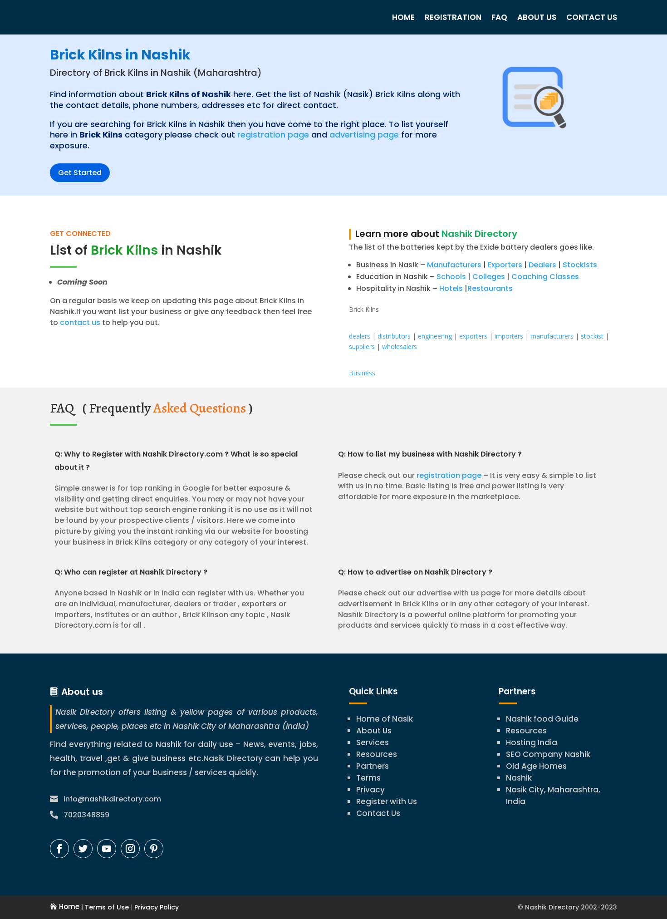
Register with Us (386, 801)
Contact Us (591, 17)
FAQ (499, 17)
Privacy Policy (155, 907)
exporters (473, 336)
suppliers (362, 346)
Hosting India (531, 742)
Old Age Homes (536, 766)
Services (372, 742)
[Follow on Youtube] (106, 848)
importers (509, 336)
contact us (79, 322)
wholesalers (399, 346)
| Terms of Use (104, 907)
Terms (368, 777)
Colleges (488, 276)
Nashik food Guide (542, 718)
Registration (453, 17)
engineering (435, 336)
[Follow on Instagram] (130, 848)
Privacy (370, 789)
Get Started (80, 172)
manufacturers (552, 336)
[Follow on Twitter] (83, 848)
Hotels (451, 288)
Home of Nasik (384, 718)
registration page (273, 134)
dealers (359, 336)
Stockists (580, 265)
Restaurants (490, 288)
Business (362, 373)
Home (403, 17)
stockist (592, 336)
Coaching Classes (545, 276)
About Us (536, 17)
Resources (376, 754)
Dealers (542, 265)
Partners (372, 766)
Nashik (519, 777)
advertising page (364, 134)
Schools (451, 276)
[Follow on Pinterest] (153, 848)
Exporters (505, 265)
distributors (394, 336)
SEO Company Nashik (548, 754)
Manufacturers (454, 265)
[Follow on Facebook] (59, 848)
